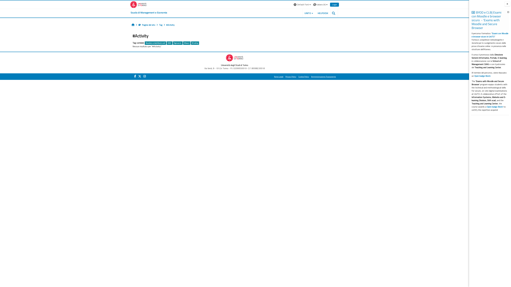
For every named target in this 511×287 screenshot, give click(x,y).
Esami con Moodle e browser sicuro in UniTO (490, 35)
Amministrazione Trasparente (323, 76)
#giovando (178, 43)
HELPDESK (323, 13)
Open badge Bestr (495, 106)
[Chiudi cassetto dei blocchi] (507, 4)
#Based (186, 43)
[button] (302, 5)
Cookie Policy (303, 76)
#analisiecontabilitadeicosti (155, 43)
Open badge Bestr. (482, 75)
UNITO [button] (308, 13)
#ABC (170, 43)
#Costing (195, 43)
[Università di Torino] (138, 4)
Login (334, 4)
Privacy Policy (290, 76)
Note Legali (278, 76)
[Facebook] (135, 76)
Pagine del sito (148, 24)
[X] (139, 76)
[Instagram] (144, 76)
